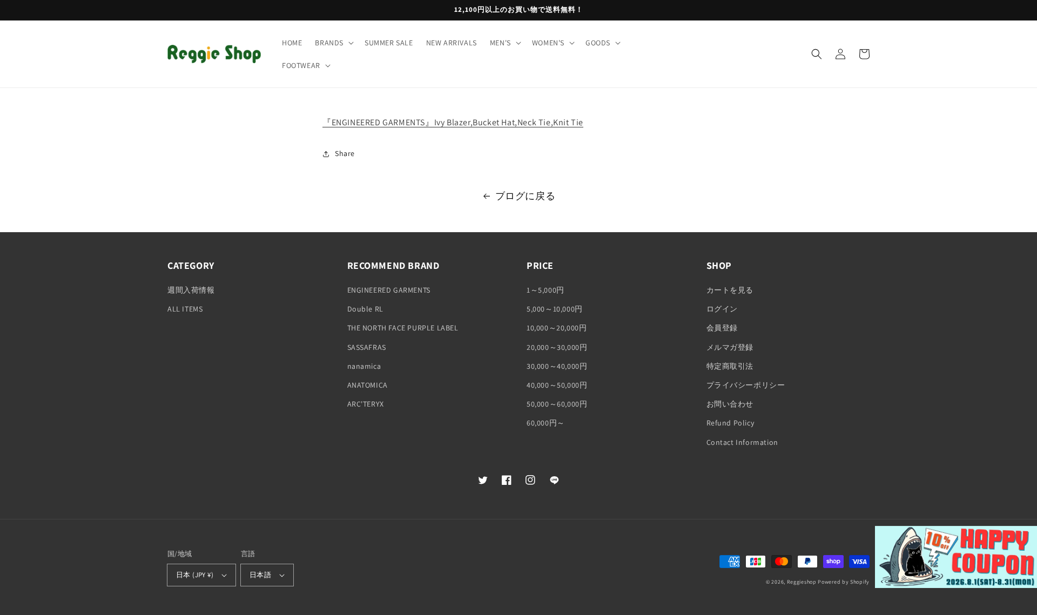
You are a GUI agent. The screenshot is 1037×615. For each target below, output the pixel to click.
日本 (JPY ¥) (194, 574)
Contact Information (742, 442)
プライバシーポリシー (745, 385)
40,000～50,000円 (557, 385)
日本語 (260, 574)
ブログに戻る (525, 196)
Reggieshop (802, 581)
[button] (333, 42)
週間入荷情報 (191, 290)
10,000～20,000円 (557, 328)
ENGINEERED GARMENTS (388, 290)
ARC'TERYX (365, 404)
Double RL (365, 309)
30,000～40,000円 (557, 366)
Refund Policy (730, 423)
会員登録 (722, 328)
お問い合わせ (730, 404)
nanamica (364, 366)
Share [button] (345, 153)
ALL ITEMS (185, 309)
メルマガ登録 (730, 347)
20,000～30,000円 (557, 347)
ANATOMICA (367, 385)
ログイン (722, 309)
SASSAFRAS (366, 347)
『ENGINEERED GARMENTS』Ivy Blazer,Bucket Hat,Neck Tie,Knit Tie (452, 122)
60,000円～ (546, 423)
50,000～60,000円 (557, 404)
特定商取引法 (730, 366)
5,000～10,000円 (555, 309)
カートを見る (730, 290)
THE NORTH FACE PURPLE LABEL (403, 328)
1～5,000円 (545, 290)
